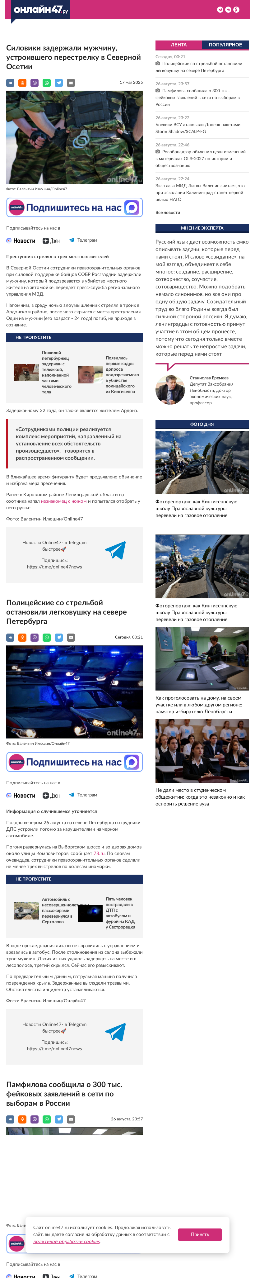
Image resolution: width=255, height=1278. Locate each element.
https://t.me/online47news (54, 567)
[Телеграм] (72, 245)
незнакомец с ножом (64, 501)
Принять (200, 1234)
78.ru (99, 853)
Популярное (225, 44)
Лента (179, 44)
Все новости (167, 213)
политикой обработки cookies (66, 1241)
